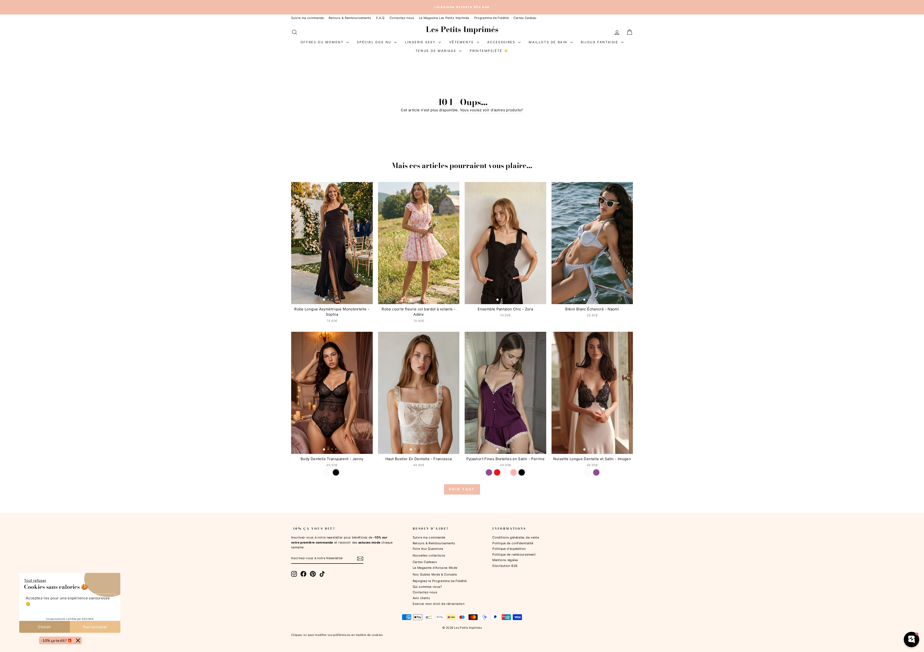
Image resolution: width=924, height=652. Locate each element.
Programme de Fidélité (491, 18)
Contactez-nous (402, 18)
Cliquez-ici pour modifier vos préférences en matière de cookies (337, 635)
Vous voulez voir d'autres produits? (491, 110)
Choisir (44, 627)
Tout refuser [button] (35, 580)
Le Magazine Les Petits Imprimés (444, 18)
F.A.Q (380, 18)
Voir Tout (462, 489)
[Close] (78, 640)
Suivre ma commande (307, 18)
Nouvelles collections (429, 555)
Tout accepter (95, 627)
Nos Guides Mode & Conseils (435, 574)
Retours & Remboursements (350, 18)
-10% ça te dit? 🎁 (56, 640)
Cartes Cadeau (524, 18)
